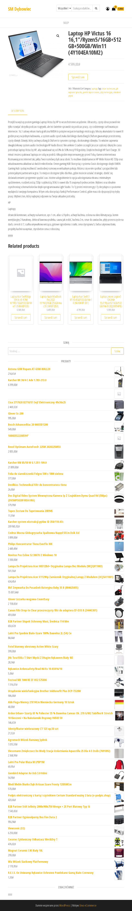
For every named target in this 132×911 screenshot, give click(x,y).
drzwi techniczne (108, 88)
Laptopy (94, 88)
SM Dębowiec (19, 9)
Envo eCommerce (88, 905)
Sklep (66, 23)
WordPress (64, 905)
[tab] (20, 111)
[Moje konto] (107, 8)
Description (17, 111)
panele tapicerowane (91, 92)
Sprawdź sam (78, 77)
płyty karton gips (106, 92)
